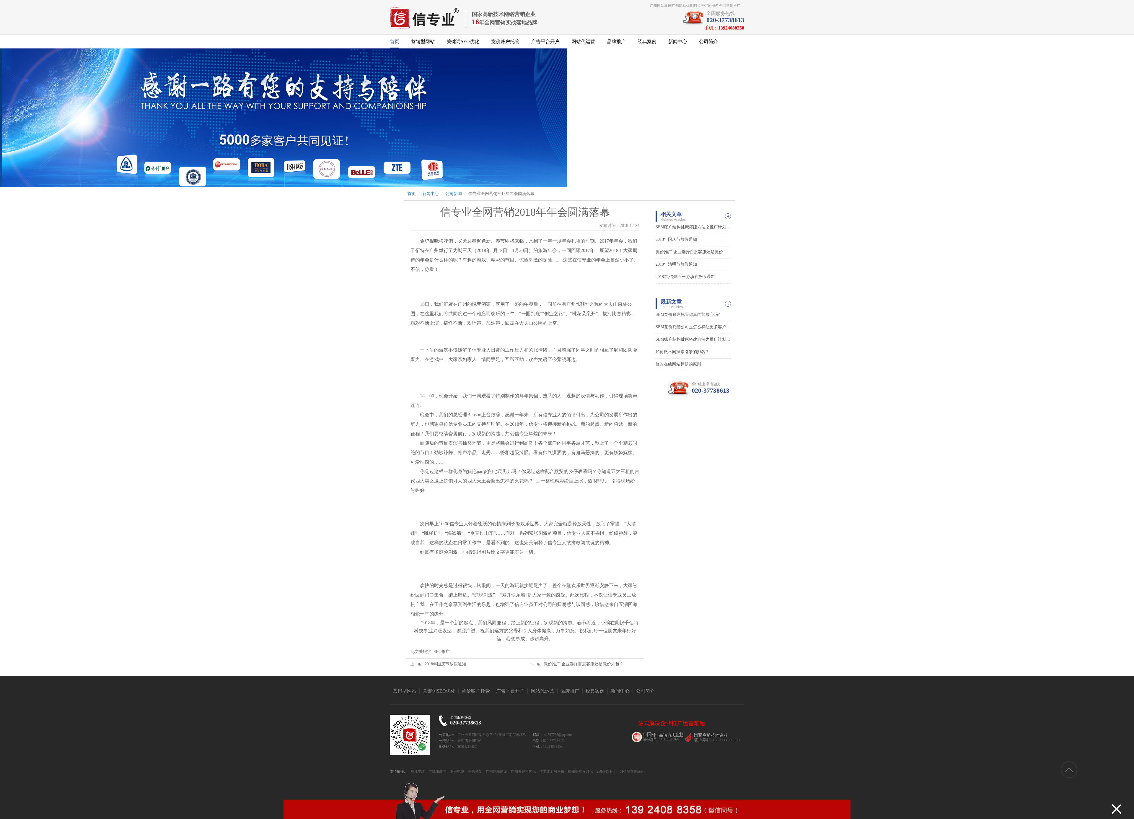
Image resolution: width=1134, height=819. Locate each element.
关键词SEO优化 (463, 41)
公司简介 (708, 41)
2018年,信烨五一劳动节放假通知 (685, 276)
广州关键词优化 (523, 771)
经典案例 (647, 41)
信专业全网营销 (551, 771)
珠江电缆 (418, 771)
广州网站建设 (496, 771)
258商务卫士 (606, 771)
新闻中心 (677, 41)
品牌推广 (616, 41)
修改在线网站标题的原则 (678, 364)
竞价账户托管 (505, 41)
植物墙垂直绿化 (580, 771)
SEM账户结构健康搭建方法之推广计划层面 (693, 227)
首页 (394, 41)
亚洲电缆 (456, 771)
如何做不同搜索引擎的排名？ (682, 352)
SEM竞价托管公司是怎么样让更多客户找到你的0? (693, 327)
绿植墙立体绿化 (631, 771)
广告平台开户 (545, 41)
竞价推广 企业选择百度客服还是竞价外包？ (583, 664)
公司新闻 (453, 193)
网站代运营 (583, 41)
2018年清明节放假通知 (676, 264)
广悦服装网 (437, 771)
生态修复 (474, 771)
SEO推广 (442, 651)
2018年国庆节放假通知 (445, 664)
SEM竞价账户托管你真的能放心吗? (688, 314)
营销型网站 (423, 41)
